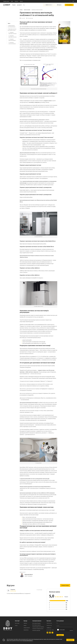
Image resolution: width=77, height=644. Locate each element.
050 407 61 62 (49, 625)
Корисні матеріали (27, 9)
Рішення (13, 4)
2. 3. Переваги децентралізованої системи (12, 40)
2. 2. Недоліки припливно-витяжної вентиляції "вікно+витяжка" (12, 36)
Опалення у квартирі (36, 630)
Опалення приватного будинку (38, 626)
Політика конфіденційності (28, 640)
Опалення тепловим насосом (37, 628)
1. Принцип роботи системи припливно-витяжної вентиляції (12, 26)
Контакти (16, 1)
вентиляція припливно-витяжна (45, 49)
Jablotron (25, 623)
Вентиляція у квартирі (36, 625)
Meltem (25, 625)
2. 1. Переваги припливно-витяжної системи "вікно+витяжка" (12, 33)
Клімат (16, 625)
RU (70, 1)
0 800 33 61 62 (49, 623)
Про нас (21, 1)
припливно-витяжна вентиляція (37, 9)
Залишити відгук (65, 585)
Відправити (60, 635)
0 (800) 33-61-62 (48, 4)
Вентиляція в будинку (36, 623)
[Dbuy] (6, 5)
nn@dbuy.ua (49, 627)
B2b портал (59, 4)
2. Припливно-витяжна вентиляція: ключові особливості (12, 30)
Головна (21, 9)
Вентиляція (17, 623)
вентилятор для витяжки (38, 119)
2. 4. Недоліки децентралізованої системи (12, 43)
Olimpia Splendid (27, 627)
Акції (12, 1)
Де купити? (19, 4)
